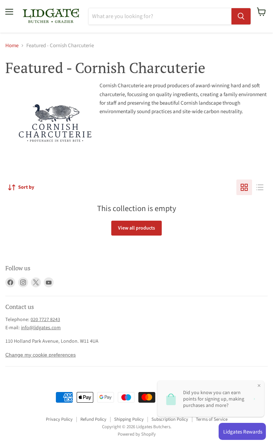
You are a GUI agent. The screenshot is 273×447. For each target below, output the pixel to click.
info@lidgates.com (41, 327)
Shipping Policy (129, 419)
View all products (136, 228)
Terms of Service (212, 419)
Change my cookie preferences (40, 355)
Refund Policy (93, 419)
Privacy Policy (59, 419)
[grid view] (244, 187)
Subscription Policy (169, 419)
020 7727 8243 (45, 319)
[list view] (260, 187)
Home (11, 46)
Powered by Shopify (137, 434)
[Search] (241, 16)
